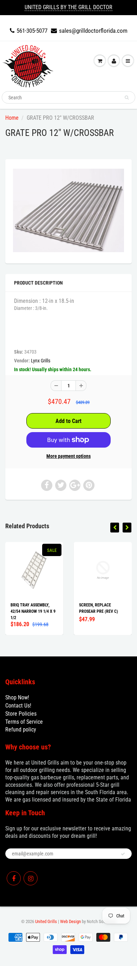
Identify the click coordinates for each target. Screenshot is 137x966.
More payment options (68, 456)
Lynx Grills (40, 360)
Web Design (70, 921)
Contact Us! (18, 705)
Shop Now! (17, 697)
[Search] (126, 97)
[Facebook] (14, 878)
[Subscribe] (122, 854)
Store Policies (21, 713)
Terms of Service (24, 721)
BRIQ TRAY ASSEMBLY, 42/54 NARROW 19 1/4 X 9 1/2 (33, 611)
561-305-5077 (32, 30)
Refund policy (20, 729)
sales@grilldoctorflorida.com (93, 30)
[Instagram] (31, 878)
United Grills (46, 921)
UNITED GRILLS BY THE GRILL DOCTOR (68, 7)
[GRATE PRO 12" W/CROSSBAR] (68, 210)
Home (12, 117)
